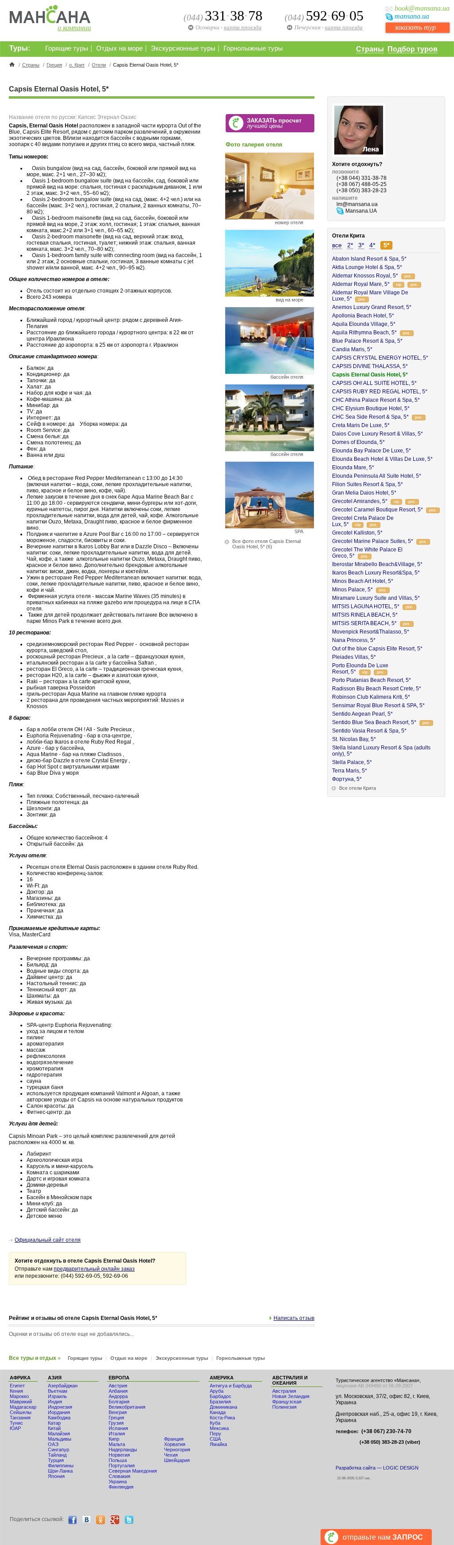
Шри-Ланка (60, 1471)
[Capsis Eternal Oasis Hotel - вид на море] (269, 294)
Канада (218, 1412)
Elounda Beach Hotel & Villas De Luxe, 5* (382, 459)
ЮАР (15, 1428)
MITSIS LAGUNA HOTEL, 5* (365, 606)
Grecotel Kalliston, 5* (357, 533)
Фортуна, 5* (347, 779)
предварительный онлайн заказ (94, 1269)
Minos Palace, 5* (352, 589)
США (215, 1439)
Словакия (119, 1476)
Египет (17, 1385)
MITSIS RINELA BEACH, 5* (365, 615)
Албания (118, 1391)
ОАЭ (53, 1444)
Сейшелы (20, 1412)
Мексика (219, 1428)
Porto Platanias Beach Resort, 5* (371, 680)
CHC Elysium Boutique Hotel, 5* (371, 408)
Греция (54, 64)
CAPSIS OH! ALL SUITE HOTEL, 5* (374, 383)
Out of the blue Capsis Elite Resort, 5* (377, 649)
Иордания (59, 1412)
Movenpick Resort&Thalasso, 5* (370, 632)
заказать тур (415, 27)
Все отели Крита (357, 788)
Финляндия (121, 1487)
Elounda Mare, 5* (353, 467)
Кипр (114, 1439)
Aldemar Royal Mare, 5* (361, 284)
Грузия (116, 1423)
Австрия (118, 1385)
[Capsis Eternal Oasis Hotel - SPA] (269, 526)
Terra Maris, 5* (349, 771)
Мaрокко (19, 1396)
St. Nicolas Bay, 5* (354, 739)
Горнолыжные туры (253, 48)
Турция (56, 1460)
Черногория (177, 1449)
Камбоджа (59, 1417)
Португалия (122, 1465)
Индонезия (60, 1407)
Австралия (284, 1391)
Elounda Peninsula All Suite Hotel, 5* (376, 476)
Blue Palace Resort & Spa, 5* (367, 341)
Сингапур (58, 1449)
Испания (118, 1428)
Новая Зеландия (290, 1396)
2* (350, 245)
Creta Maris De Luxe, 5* (361, 425)
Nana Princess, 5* (354, 640)
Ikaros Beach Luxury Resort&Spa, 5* (376, 573)
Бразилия (220, 1401)
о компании (74, 28)
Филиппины (61, 1465)
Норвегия (119, 1455)
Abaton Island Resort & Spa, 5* (369, 259)
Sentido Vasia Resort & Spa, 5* (369, 731)
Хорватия (174, 1444)
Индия (55, 1401)
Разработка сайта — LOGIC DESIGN (377, 1467)
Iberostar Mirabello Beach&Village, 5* (377, 564)
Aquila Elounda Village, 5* (363, 324)
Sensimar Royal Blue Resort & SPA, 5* (378, 705)
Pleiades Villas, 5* (354, 657)
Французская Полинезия (286, 1404)
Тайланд (57, 1455)
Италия (117, 1433)
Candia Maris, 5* (352, 349)
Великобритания (127, 1407)
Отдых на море (119, 48)
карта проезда (344, 27)
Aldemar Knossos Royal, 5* (365, 276)
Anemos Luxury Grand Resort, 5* (371, 307)
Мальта (117, 1444)
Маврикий (21, 1401)
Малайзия (59, 1433)
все (337, 245)
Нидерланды (123, 1449)
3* (361, 245)
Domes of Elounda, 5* (358, 442)
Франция (174, 1439)
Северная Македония (133, 1471)
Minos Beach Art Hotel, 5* (362, 581)
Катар (54, 1423)
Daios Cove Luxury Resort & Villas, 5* (377, 434)
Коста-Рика (222, 1417)
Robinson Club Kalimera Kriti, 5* (371, 697)
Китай (54, 1428)
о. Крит (77, 64)
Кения (16, 1391)
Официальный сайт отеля (48, 1240)
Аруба (216, 1391)
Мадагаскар (23, 1407)
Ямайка (218, 1444)
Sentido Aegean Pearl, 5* (362, 714)
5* (386, 245)
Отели (99, 64)
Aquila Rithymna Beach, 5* (364, 332)
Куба (215, 1423)
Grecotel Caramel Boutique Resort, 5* (377, 510)
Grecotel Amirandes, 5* (359, 501)
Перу (215, 1433)
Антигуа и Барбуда (231, 1385)
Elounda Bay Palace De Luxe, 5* (371, 451)
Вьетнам (57, 1391)
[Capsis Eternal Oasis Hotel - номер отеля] (269, 217)
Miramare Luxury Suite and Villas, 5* (376, 598)
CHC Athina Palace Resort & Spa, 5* (376, 400)
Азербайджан (63, 1385)
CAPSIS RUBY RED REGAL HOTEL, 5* (379, 391)
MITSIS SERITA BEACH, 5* (364, 623)
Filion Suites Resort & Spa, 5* (367, 484)
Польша (118, 1460)
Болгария (119, 1401)
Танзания (20, 1417)
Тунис (16, 1423)
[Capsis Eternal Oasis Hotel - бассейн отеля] (269, 372)
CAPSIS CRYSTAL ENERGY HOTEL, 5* (380, 358)
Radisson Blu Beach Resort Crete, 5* (376, 688)
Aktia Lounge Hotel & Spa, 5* (367, 267)
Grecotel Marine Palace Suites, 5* (372, 541)
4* (372, 245)
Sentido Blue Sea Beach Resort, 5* (374, 722)
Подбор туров (412, 49)
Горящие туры (66, 48)
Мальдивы (59, 1439)
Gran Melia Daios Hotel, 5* (364, 493)
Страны (370, 49)
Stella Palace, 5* (352, 762)
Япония (56, 1476)
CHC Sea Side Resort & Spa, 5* (370, 417)
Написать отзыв (294, 1318)
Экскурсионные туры (183, 48)
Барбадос (220, 1396)
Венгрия (118, 1412)
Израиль (57, 1396)
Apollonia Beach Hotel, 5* (363, 316)
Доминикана (223, 1407)
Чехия (171, 1455)
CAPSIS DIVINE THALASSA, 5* (370, 366)
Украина (118, 1481)
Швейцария (177, 1460)
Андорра (118, 1396)
